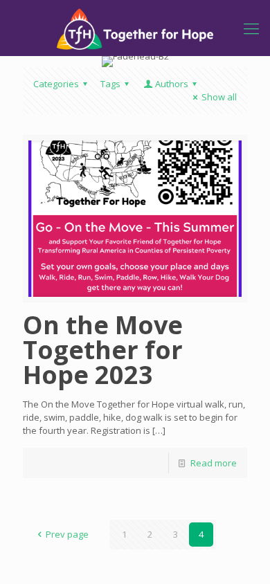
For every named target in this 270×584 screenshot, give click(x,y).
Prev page (67, 534)
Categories (56, 83)
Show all (219, 97)
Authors (171, 83)
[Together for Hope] (135, 27)
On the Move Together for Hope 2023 (103, 350)
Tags (110, 83)
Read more (213, 463)
